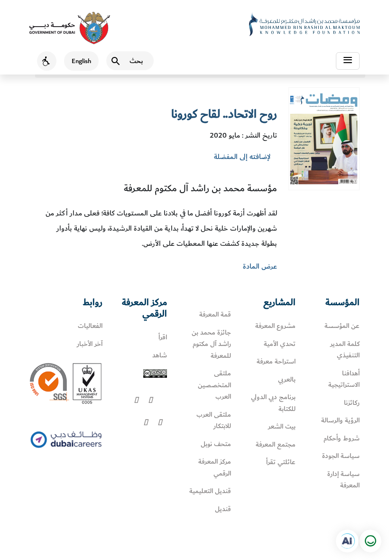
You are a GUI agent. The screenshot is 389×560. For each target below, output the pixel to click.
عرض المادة (260, 266)
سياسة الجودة (341, 456)
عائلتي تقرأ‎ (281, 462)
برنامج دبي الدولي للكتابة (273, 403)
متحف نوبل (216, 444)
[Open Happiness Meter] (370, 541)
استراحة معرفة (276, 361)
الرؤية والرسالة (340, 420)
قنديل (223, 509)
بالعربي (287, 379)
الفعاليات (90, 326)
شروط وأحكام (342, 438)
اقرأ (162, 337)
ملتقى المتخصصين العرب (214, 384)
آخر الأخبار (89, 344)
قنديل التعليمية (210, 491)
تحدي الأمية (280, 344)
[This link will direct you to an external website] (69, 28)
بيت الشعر (282, 426)
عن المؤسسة (342, 326)
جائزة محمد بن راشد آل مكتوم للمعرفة (211, 344)
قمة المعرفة (215, 314)
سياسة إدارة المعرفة (343, 480)
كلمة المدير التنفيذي (345, 350)
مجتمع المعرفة (276, 444)
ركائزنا (352, 403)
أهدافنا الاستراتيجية (344, 379)
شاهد (159, 355)
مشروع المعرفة (275, 326)
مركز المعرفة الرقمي (214, 467)
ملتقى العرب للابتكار (213, 420)
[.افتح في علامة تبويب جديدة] (347, 541)
